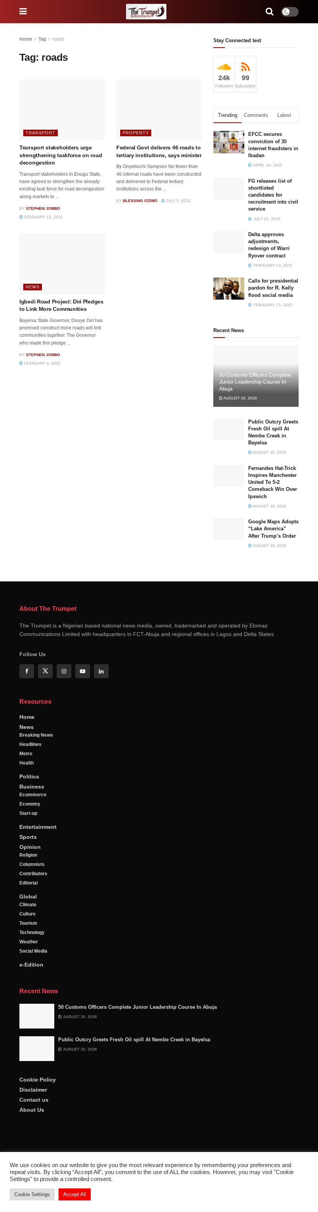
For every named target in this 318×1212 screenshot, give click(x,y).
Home (25, 39)
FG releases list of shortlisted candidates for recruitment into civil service (273, 195)
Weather (28, 942)
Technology (32, 932)
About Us (31, 1110)
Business (31, 786)
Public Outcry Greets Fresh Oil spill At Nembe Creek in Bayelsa (134, 1039)
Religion (28, 855)
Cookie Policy (37, 1080)
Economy (29, 804)
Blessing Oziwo (140, 201)
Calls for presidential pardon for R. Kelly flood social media (273, 288)
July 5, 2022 (177, 201)
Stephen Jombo (43, 208)
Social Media (33, 951)
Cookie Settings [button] (32, 1194)
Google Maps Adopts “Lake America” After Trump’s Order (273, 528)
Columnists (32, 864)
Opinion (30, 847)
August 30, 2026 (240, 398)
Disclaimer (33, 1090)
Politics (29, 776)
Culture (27, 914)
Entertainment (38, 827)
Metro (25, 753)
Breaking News (36, 735)
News (33, 287)
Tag (42, 39)
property (136, 132)
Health (26, 763)
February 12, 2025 (43, 217)
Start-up (28, 813)
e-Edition (31, 965)
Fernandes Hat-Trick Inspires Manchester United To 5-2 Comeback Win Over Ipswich (272, 482)
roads (58, 39)
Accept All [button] (74, 1194)
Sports (28, 837)
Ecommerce (33, 794)
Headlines (30, 744)
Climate (27, 904)
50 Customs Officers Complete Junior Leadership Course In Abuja (255, 382)
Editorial (28, 883)
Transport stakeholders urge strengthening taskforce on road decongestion (60, 155)
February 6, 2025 (41, 363)
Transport (40, 132)
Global (28, 896)
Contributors (33, 873)
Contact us (33, 1100)
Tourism (28, 923)
